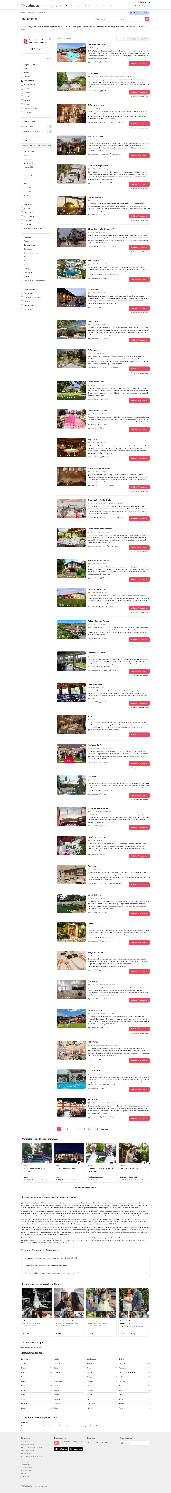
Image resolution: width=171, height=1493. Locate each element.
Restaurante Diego (96, 745)
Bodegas (27, 104)
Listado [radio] (123, 39)
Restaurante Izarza (96, 589)
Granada (57, 1372)
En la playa (27, 208)
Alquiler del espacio (44, 145)
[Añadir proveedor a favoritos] (83, 46)
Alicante (24, 1364)
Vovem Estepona (95, 137)
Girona (89, 1368)
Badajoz (24, 1404)
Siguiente (104, 1129)
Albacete (57, 1395)
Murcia (23, 1368)
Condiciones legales (27, 1444)
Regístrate (146, 6)
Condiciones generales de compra (32, 1447)
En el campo (28, 220)
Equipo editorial (26, 1470)
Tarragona (122, 1368)
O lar (90, 716)
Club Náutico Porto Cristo (99, 500)
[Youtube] (106, 1442)
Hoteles (27, 77)
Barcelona (24, 1359)
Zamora (56, 1408)
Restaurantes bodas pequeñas (31, 1348)
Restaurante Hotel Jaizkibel (100, 529)
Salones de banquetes (31, 253)
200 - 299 (27, 188)
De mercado (28, 293)
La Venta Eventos (96, 895)
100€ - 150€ (28, 163)
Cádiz (56, 1368)
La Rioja (24, 1381)
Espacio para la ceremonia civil (34, 281)
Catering (27, 89)
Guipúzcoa (90, 1364)
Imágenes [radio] (135, 39)
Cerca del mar (29, 212)
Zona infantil (28, 273)
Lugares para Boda (57, 6)
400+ (26, 196)
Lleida (56, 1386)
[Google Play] (76, 1450)
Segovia (122, 1381)
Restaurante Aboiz (96, 382)
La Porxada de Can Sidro (66, 1321)
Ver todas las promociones (84, 1188)
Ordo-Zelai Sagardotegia (99, 468)
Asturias (122, 1377)
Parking (26, 269)
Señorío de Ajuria (95, 1321)
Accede (138, 6)
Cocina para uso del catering (33, 261)
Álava (23, 1390)
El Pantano (93, 350)
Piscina (26, 277)
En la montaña (29, 216)
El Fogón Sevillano (96, 105)
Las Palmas (25, 1377)
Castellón (24, 1372)
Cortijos (26, 96)
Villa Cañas (93, 1042)
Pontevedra (58, 1381)
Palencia (89, 1408)
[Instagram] (102, 1442)
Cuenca (121, 1390)
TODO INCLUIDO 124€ (129, 1169)
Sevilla (56, 1377)
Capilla (26, 265)
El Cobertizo (93, 981)
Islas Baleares (91, 1359)
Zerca (90, 924)
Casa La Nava (94, 1071)
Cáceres (57, 1404)
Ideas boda (97, 6)
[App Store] (61, 1450)
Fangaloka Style (95, 684)
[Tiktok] (110, 1442)
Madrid (56, 1359)
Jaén (121, 1395)
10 (97, 1129)
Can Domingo (94, 73)
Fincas (26, 69)
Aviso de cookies (26, 1453)
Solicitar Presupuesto (139, 63)
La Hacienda (93, 289)
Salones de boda (30, 85)
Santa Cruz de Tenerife (127, 1372)
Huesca (89, 1395)
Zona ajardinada (29, 245)
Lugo (23, 1408)
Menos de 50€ (29, 151)
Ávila (121, 1399)
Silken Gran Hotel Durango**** (101, 229)
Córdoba (24, 1395)
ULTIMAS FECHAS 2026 (65, 1169)
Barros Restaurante (96, 653)
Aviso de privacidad (27, 1450)
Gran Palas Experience (98, 165)
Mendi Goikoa (94, 321)
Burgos (121, 1386)
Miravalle (27, 1321)
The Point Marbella (96, 44)
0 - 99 (26, 180)
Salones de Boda (48, 1426)
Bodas (23, 12)
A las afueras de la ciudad (33, 228)
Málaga (121, 1359)
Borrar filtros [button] (48, 58)
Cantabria (90, 1381)
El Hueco (92, 777)
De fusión (27, 309)
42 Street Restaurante (98, 808)
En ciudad (27, 224)
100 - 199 (27, 184)
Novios (87, 6)
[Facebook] (88, 1442)
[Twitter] (93, 1442)
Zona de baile (28, 249)
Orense (23, 1399)
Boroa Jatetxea (95, 1010)
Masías (26, 73)
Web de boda (25, 1476)
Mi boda (45, 6)
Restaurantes (29, 81)
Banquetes (32, 12)
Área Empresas (144, 2)
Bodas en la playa (95, 1426)
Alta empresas (25, 1465)
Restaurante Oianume (97, 410)
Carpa (26, 257)
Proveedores (71, 6)
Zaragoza (90, 1377)
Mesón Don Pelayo (96, 837)
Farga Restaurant (96, 952)
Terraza (26, 241)
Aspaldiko (92, 439)
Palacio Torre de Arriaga (98, 621)
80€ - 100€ (28, 159)
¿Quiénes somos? (26, 1467)
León (23, 1386)
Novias (80, 6)
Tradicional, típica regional (32, 297)
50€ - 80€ (28, 155)
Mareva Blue (93, 261)
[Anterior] (22, 1163)
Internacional (28, 305)
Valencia (57, 1364)
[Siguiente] (149, 1163)
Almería (56, 1390)
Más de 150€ (28, 167)
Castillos (27, 93)
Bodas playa (28, 112)
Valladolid (90, 1390)
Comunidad (107, 6)
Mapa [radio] (146, 39)
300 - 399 (27, 192)
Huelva (121, 1404)
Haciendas (27, 100)
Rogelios (92, 866)
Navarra (89, 1372)
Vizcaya (122, 1364)
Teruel (121, 1408)
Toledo (89, 1399)
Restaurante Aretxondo (98, 560)
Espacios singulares (31, 108)
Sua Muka (92, 1099)
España (126, 1443)
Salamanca (57, 1399)
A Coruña (90, 1386)
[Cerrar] (50, 39)
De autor (27, 301)
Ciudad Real (91, 1404)
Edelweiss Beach (95, 197)
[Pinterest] (97, 1442)
